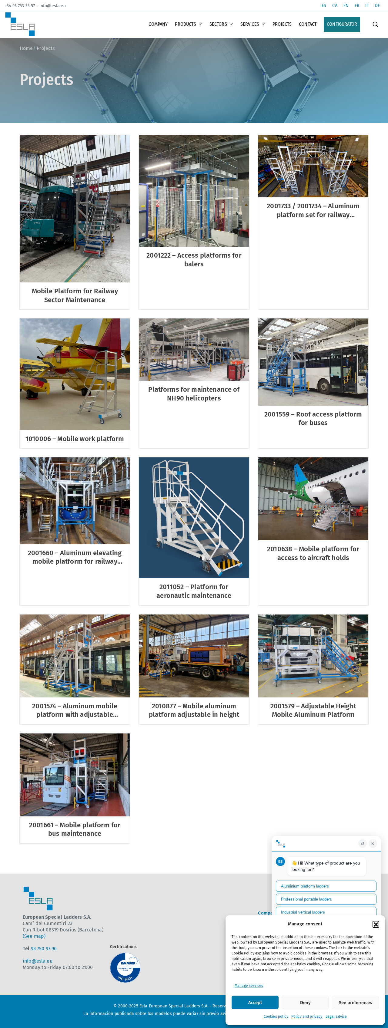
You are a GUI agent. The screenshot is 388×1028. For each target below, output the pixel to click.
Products (185, 24)
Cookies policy (276, 1016)
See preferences (355, 1002)
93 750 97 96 (44, 948)
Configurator (342, 24)
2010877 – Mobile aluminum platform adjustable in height (194, 710)
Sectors (218, 24)
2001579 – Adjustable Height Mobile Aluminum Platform (313, 710)
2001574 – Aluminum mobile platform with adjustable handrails (74, 714)
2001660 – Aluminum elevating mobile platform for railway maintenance (75, 561)
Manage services (249, 986)
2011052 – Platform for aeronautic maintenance (193, 591)
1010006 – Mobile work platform (74, 439)
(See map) (34, 936)
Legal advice (336, 1016)
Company (158, 24)
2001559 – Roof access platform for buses (313, 418)
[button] (376, 924)
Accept (255, 1002)
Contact (307, 24)
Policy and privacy (307, 1016)
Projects (282, 24)
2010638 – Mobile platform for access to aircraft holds (313, 553)
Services (249, 24)
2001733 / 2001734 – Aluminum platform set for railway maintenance (313, 214)
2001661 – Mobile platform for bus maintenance (74, 829)
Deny (305, 1002)
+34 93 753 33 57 (20, 5)
